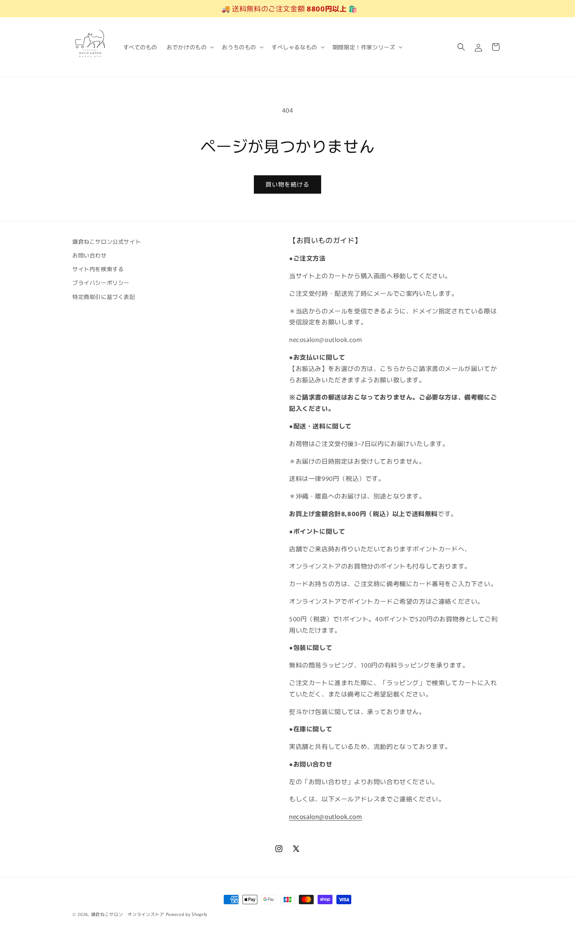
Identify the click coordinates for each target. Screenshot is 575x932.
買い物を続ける (287, 184)
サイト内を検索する (98, 269)
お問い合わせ (89, 255)
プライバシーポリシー (100, 282)
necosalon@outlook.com (325, 816)
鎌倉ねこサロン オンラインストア (127, 914)
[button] (189, 47)
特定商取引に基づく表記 (103, 296)
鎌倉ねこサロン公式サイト (106, 241)
